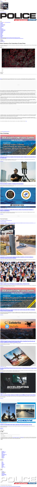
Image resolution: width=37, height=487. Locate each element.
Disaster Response (2, 24)
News (5, 0)
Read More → (2, 161)
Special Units (1, 31)
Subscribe (22, 38)
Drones (6, 131)
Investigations (1, 26)
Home (1, 41)
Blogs (4, 37)
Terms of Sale (8, 486)
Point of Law (1, 28)
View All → (1, 428)
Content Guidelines (14, 38)
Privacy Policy (2, 486)
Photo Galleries (17, 37)
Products (15, 37)
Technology (1, 32)
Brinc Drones (3, 131)
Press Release (10, 38)
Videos (8, 0)
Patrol (2, 453)
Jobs (19, 37)
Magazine (6, 37)
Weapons (1, 36)
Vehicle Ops (1, 35)
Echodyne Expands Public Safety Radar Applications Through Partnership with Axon (16, 424)
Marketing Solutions (18, 38)
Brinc (1, 78)
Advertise (1, 38)
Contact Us (7, 38)
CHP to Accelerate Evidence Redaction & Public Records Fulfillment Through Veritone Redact (18, 394)
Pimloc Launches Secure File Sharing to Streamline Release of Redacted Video (14, 283)
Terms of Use (5, 486)
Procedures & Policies (2, 29)
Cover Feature (3, 0)
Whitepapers (8, 37)
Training (1, 33)
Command (1, 23)
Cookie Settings (4, 38)
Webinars (10, 0)
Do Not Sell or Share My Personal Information (15, 486)
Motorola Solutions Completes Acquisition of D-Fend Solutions (11, 183)
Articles (7, 0)
